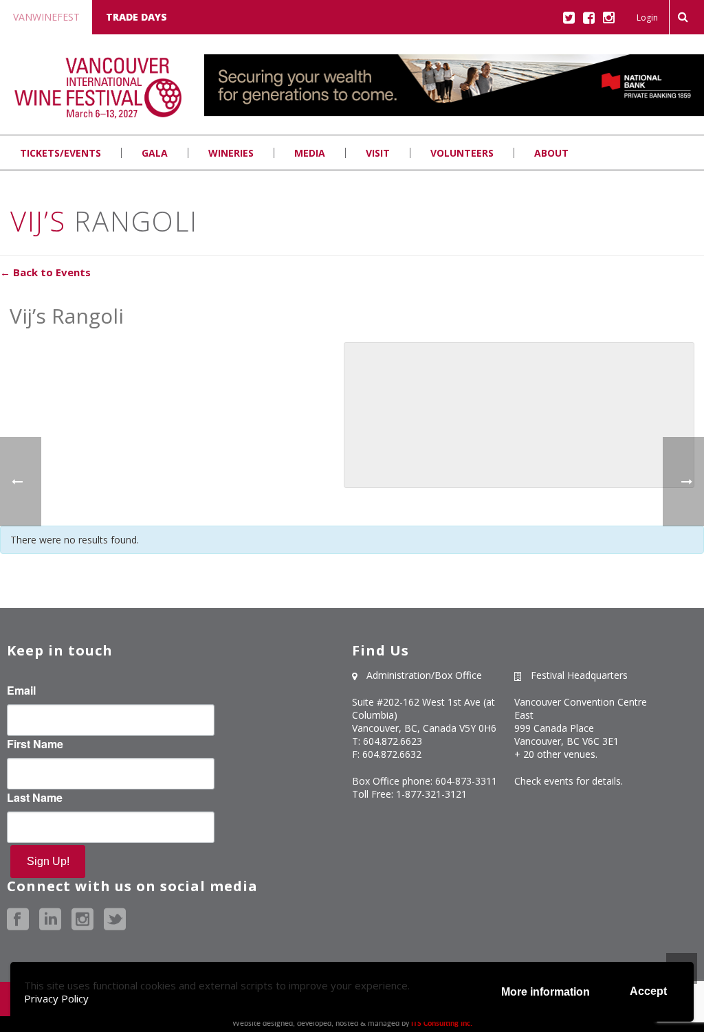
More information (545, 992)
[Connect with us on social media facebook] (18, 919)
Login (647, 17)
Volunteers (462, 152)
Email (21, 690)
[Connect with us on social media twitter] (115, 919)
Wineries (231, 152)
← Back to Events (45, 272)
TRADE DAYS (136, 16)
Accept (648, 991)
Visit (378, 152)
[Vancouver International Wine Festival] (98, 88)
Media (309, 152)
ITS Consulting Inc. (441, 1024)
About (551, 152)
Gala (155, 152)
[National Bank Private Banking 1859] (454, 116)
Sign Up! (48, 861)
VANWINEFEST (46, 16)
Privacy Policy (56, 998)
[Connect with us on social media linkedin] (50, 919)
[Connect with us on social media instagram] (83, 919)
